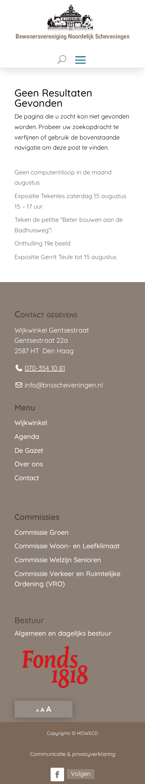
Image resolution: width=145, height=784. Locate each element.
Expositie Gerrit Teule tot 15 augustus (65, 257)
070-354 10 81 (45, 368)
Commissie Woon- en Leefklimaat (67, 546)
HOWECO (87, 733)
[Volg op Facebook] (57, 774)
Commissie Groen (41, 532)
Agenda (26, 436)
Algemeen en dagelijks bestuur (63, 633)
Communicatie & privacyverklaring (72, 753)
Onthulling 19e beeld (42, 243)
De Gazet (28, 450)
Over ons (28, 464)
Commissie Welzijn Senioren (57, 559)
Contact (26, 477)
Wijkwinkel (30, 422)
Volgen (80, 774)
